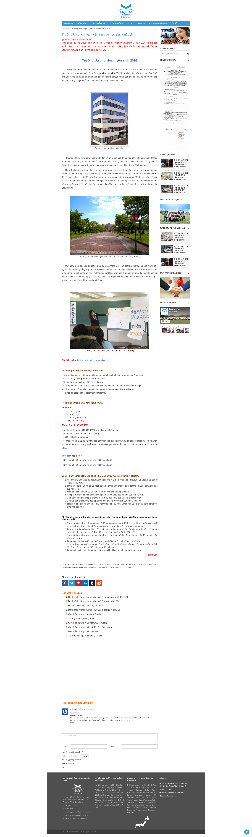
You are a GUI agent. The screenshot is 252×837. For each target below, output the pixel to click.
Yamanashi (138, 795)
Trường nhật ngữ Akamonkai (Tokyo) (85, 636)
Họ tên (65, 746)
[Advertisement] (110, 667)
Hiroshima (152, 802)
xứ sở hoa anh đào (124, 389)
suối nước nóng (94, 181)
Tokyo (154, 790)
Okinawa (130, 812)
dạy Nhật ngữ (97, 504)
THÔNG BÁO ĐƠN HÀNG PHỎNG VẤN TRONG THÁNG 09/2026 (181, 163)
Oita (137, 810)
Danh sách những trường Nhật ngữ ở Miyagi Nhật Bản (93, 601)
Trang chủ (69, 23)
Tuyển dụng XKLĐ (167, 155)
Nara (140, 800)
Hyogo (135, 800)
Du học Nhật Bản (97, 23)
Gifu (155, 795)
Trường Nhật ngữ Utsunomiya (91, 360)
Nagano (148, 795)
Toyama (146, 792)
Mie (142, 797)
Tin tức (130, 23)
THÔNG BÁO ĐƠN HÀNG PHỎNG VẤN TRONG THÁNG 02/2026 (181, 262)
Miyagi (149, 785)
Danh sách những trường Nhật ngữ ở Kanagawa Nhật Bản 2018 (98, 597)
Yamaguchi (131, 805)
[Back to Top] (245, 832)
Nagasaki (153, 807)
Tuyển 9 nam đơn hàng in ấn (172, 228)
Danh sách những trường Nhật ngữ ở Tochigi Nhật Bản (94, 610)
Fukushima (140, 787)
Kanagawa (131, 792)
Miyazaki (144, 810)
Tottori (154, 800)
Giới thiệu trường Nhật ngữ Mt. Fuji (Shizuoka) (90, 627)
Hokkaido (130, 785)
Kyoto (154, 797)
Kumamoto (131, 810)
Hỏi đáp (140, 23)
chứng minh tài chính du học (90, 378)
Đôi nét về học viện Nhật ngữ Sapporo (86, 605)
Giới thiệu (81, 23)
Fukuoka (137, 807)
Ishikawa (153, 792)
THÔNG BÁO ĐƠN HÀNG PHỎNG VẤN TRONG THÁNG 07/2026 (181, 176)
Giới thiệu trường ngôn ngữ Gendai (84, 614)
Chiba (147, 790)
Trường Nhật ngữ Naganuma (82, 618)
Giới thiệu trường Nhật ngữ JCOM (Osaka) (88, 623)
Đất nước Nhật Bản (158, 23)
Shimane (130, 802)
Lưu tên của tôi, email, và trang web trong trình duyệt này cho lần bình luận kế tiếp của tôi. (71, 759)
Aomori (137, 785)
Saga (145, 807)
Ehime (154, 805)
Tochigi (153, 787)
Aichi (138, 797)
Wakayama (147, 800)
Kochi (129, 807)
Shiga (148, 797)
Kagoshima (152, 810)
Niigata (139, 792)
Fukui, (129, 795)
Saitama (139, 790)
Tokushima (140, 805)
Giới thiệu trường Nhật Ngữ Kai (83, 631)
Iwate (144, 785)
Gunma (130, 790)
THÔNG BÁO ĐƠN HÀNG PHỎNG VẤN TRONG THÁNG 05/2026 (181, 189)
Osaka (129, 800)
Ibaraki (147, 787)
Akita (154, 785)
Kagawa (148, 805)
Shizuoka (130, 797)
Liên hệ (174, 23)
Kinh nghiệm (116, 23)
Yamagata (131, 787)
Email (112, 746)
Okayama (141, 802)
